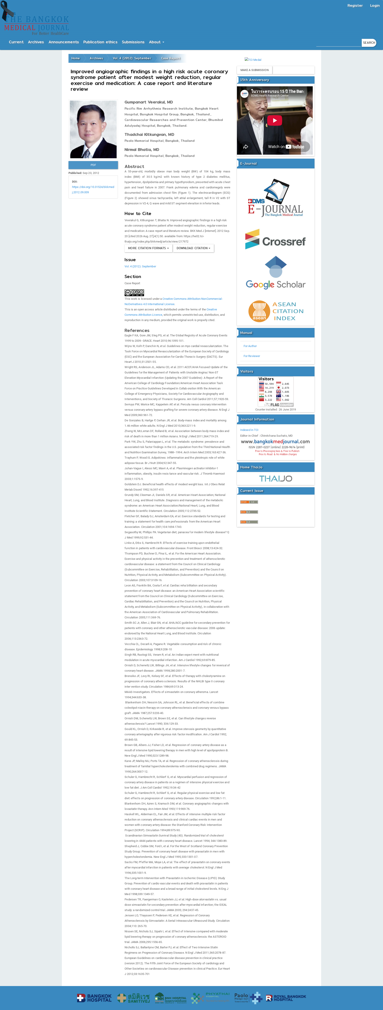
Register (355, 5)
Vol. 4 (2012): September (132, 58)
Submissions (133, 42)
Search (369, 42)
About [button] (155, 42)
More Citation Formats (147, 248)
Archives (36, 42)
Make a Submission (254, 70)
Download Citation (193, 248)
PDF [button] (93, 165)
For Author (250, 346)
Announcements (64, 42)
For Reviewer (252, 356)
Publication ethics (100, 42)
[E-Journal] (275, 198)
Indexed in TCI (249, 430)
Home (75, 58)
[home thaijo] (275, 478)
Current (16, 42)
